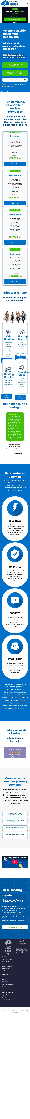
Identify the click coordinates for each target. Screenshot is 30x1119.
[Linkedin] (8, 954)
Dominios (5, 974)
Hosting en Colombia (7, 1010)
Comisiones (5, 968)
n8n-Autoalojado (7, 992)
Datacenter (5, 961)
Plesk (4, 986)
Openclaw (5, 995)
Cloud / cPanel (6, 989)
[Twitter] (9, 951)
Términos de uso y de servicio (20, 1010)
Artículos (5, 971)
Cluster (4, 979)
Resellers (5, 982)
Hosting (4, 977)
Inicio (4, 956)
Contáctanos (6, 964)
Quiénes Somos (7, 959)
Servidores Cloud (7, 984)
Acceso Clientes (7, 966)
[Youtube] (9, 948)
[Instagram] (6, 948)
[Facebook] (6, 951)
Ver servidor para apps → (15, 19)
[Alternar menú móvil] (27, 3)
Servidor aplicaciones (6, 998)
